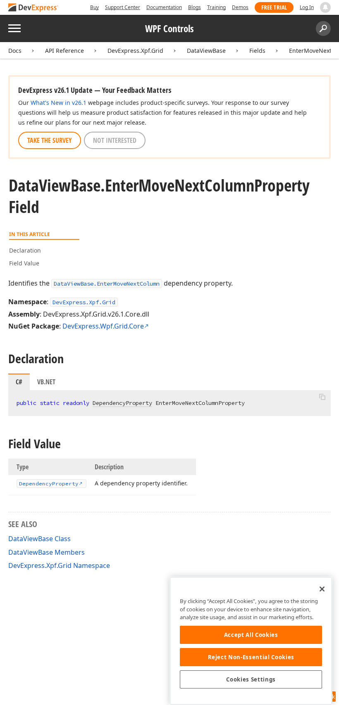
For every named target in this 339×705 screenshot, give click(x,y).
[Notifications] (325, 7)
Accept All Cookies (251, 635)
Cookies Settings (251, 679)
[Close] (322, 589)
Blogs (194, 7)
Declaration (25, 250)
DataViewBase (206, 50)
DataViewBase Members (46, 552)
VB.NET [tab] (46, 381)
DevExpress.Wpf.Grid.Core (103, 326)
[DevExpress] (33, 8)
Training (216, 7)
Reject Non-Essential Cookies (251, 657)
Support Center (122, 7)
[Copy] (322, 397)
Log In (307, 7)
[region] (251, 641)
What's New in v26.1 (58, 102)
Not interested (114, 140)
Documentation (164, 7)
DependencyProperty (122, 403)
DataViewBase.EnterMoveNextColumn (107, 283)
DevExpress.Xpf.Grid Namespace (59, 565)
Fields (257, 50)
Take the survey (49, 140)
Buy (94, 7)
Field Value (24, 263)
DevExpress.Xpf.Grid (135, 50)
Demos (240, 7)
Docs (14, 50)
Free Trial (274, 7)
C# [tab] (19, 381)
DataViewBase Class (39, 538)
